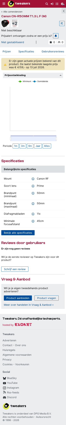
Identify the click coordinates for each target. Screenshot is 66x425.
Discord (11, 397)
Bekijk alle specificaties (18, 232)
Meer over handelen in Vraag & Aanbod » (29, 304)
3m (23, 145)
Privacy (7, 359)
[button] (3, 4)
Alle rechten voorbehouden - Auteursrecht (27, 416)
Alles (47, 145)
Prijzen (7, 51)
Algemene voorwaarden (17, 354)
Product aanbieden (17, 298)
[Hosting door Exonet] (17, 325)
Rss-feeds (13, 392)
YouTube (12, 382)
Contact (7, 345)
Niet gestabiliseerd (12, 42)
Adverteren (9, 340)
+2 (14, 23)
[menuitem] (46, 4)
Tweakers (8, 413)
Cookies (7, 364)
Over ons (20, 345)
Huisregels (9, 350)
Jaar (38, 145)
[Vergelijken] (62, 23)
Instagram (13, 387)
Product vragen (46, 298)
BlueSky (12, 378)
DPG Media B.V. (42, 413)
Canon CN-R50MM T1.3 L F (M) (24, 16)
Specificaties (26, 51)
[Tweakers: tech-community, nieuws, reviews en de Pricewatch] (18, 4)
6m (30, 145)
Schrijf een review (15, 269)
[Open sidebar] (64, 10)
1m (15, 145)
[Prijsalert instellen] (55, 35)
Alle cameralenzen (12, 11)
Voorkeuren (22, 364)
